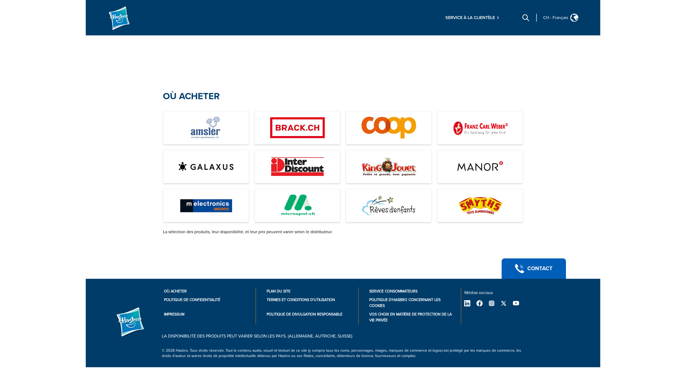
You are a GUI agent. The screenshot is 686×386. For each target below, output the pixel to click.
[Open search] (526, 18)
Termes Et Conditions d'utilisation (301, 300)
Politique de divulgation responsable (304, 314)
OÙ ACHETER (191, 96)
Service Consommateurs (393, 291)
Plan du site (278, 291)
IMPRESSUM (174, 314)
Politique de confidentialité (192, 300)
